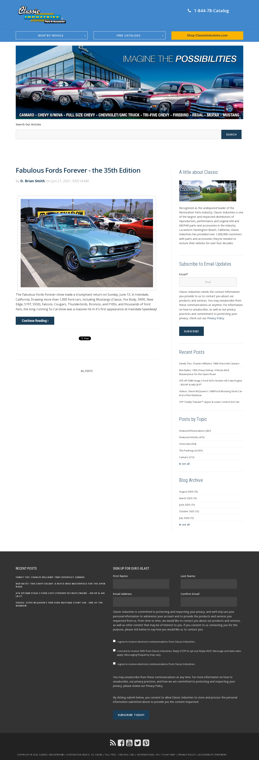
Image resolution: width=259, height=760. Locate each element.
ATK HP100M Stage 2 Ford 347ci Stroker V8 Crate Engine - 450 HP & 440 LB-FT (210, 382)
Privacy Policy (215, 318)
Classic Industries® (51, 754)
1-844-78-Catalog (211, 10)
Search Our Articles (28, 124)
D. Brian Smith (32, 181)
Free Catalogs (128, 35)
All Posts (87, 371)
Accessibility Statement (212, 754)
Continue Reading (34, 321)
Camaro (186, 457)
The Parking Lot (191, 450)
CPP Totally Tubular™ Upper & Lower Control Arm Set (209, 402)
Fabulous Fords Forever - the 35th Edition (78, 170)
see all (186, 464)
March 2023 (188, 498)
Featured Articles (191, 437)
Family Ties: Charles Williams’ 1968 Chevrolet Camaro (209, 363)
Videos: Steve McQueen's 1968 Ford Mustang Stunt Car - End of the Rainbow (211, 393)
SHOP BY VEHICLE (51, 35)
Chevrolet (187, 444)
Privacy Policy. (154, 686)
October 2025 (189, 511)
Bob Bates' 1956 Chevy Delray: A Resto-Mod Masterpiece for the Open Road (204, 372)
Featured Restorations (195, 430)
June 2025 (187, 504)
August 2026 (188, 491)
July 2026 (186, 518)
